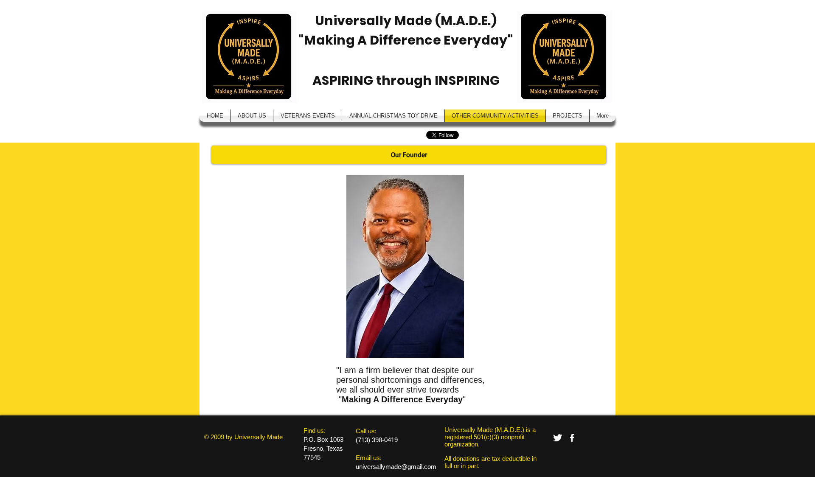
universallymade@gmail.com (396, 466)
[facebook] (572, 437)
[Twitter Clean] (557, 437)
